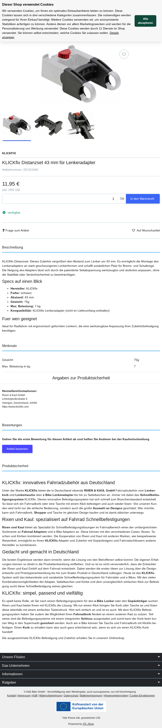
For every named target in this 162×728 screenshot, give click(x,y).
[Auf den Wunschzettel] (124, 54)
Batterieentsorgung (91, 695)
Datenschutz (71, 695)
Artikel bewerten (17, 448)
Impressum (24, 695)
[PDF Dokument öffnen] (81, 706)
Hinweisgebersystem (116, 695)
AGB (34, 695)
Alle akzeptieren (145, 21)
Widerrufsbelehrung (50, 695)
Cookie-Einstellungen (142, 695)
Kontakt (11, 695)
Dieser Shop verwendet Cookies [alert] (28, 4)
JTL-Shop (88, 724)
